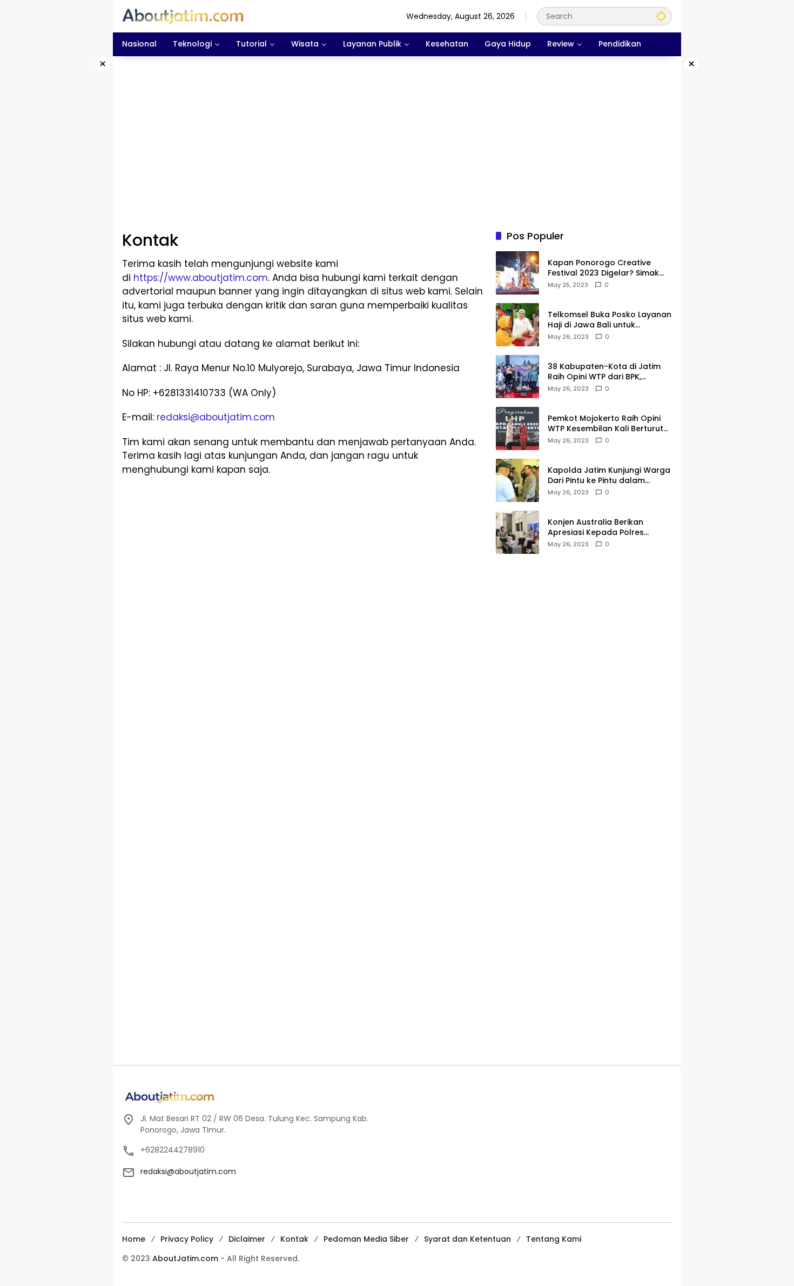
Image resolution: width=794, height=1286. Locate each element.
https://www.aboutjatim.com (200, 277)
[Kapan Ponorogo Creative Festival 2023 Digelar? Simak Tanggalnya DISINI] (517, 272)
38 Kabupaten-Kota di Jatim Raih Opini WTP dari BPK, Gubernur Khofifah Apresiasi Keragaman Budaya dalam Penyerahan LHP (604, 372)
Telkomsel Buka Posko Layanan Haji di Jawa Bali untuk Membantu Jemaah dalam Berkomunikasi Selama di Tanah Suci (609, 320)
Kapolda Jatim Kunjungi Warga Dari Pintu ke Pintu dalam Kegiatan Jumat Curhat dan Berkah (609, 475)
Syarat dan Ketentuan (467, 1239)
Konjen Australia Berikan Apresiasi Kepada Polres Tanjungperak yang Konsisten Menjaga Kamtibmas (606, 527)
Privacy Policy (186, 1239)
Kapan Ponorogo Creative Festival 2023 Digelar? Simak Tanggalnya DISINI (603, 268)
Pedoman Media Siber (366, 1239)
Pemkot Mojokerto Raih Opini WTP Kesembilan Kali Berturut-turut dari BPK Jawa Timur (608, 423)
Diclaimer (246, 1239)
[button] (661, 16)
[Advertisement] (67, 218)
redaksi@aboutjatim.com (216, 417)
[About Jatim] (183, 15)
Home (133, 1239)
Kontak (294, 1239)
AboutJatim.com (185, 1258)
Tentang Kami (553, 1239)
